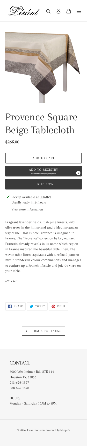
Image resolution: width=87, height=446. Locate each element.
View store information (27, 209)
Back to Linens (47, 331)
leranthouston (36, 430)
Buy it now (43, 184)
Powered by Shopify (58, 430)
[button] (43, 171)
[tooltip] (78, 173)
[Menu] (79, 11)
